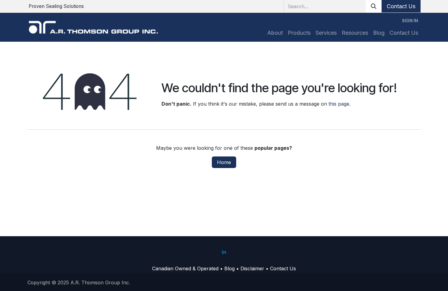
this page (339, 104)
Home (224, 162)
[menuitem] (275, 32)
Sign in (410, 20)
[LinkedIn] (224, 252)
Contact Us (401, 6)
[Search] (374, 6)
